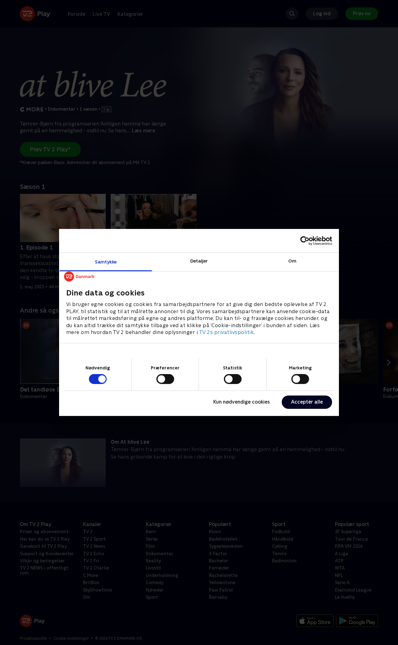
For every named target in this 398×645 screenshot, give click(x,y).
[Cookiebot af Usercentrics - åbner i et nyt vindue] (305, 240)
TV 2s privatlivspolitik (226, 332)
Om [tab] (292, 260)
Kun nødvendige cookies (241, 402)
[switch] (165, 379)
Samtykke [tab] (106, 261)
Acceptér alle (307, 402)
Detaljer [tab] (199, 260)
